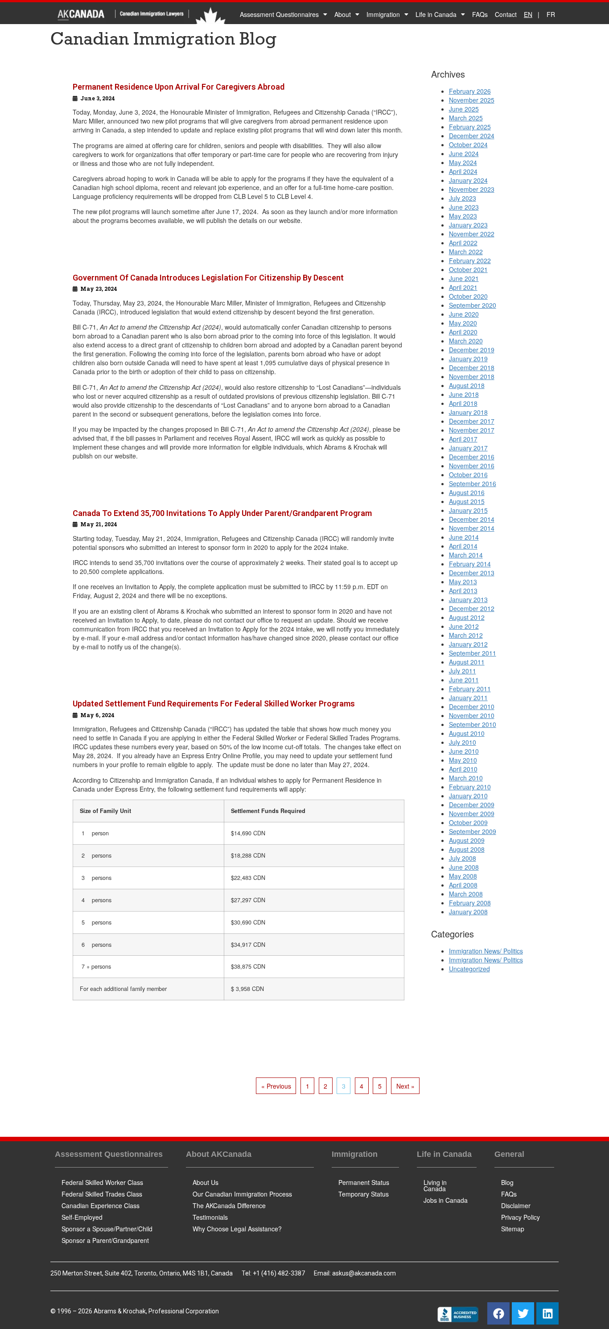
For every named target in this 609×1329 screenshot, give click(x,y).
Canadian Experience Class (101, 1205)
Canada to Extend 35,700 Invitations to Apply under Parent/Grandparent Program (222, 513)
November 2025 (471, 99)
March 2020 (466, 340)
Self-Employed (82, 1217)
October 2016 (468, 474)
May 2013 (463, 581)
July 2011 (462, 670)
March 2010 (466, 777)
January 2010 (468, 795)
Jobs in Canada (446, 1200)
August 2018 (467, 385)
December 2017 (471, 421)
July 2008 (462, 858)
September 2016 (472, 483)
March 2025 (466, 117)
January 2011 (468, 697)
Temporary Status (363, 1193)
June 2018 (464, 394)
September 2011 (472, 652)
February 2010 (470, 786)
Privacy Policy (520, 1217)
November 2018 (471, 376)
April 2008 (463, 884)
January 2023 (468, 224)
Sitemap (512, 1228)
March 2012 (466, 635)
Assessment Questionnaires (279, 14)
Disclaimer (516, 1205)
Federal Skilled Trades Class (102, 1193)
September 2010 (472, 724)
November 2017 (471, 429)
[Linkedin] (547, 1313)
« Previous (276, 1085)
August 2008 (467, 849)
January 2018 (468, 412)
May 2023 (463, 215)
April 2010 (463, 768)
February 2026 (470, 91)
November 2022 (471, 233)
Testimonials (210, 1217)
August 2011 (467, 661)
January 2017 (468, 447)
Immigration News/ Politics (486, 950)
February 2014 (470, 563)
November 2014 (471, 528)
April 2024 (463, 171)
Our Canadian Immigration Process (242, 1193)
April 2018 (463, 403)
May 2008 (463, 875)
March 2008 (466, 893)
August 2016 (467, 492)
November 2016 (471, 465)
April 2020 (463, 331)
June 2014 (464, 536)
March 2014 (466, 554)
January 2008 (468, 911)
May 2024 (463, 162)
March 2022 (466, 251)
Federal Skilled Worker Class (102, 1182)
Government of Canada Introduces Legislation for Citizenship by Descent (208, 277)
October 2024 (468, 144)
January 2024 (468, 180)
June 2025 (464, 108)
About (342, 14)
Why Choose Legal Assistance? (237, 1228)
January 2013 (468, 599)
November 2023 (471, 189)
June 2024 (464, 153)
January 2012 (468, 644)
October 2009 (468, 822)
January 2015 (468, 510)
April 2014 (463, 545)
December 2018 (471, 367)
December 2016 (471, 456)
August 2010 (467, 733)
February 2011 (470, 688)
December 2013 (471, 572)
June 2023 (464, 206)
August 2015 (467, 501)
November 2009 (471, 813)
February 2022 (470, 260)
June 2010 (464, 751)
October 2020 (468, 296)
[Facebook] (498, 1313)
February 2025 (470, 126)
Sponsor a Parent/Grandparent (105, 1240)
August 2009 (467, 840)
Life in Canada (436, 14)
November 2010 (471, 715)
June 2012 (464, 626)
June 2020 (464, 314)
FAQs (480, 14)
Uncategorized (469, 968)
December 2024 (471, 135)
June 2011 (464, 679)
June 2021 (464, 278)
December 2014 (471, 519)
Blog (507, 1182)
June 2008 (464, 867)
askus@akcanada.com (364, 1273)
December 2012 (471, 608)
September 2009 (472, 831)
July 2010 (462, 742)
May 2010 (463, 759)
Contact (506, 14)
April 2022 (463, 242)
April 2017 (463, 438)
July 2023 (462, 198)
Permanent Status (363, 1182)
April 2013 (463, 590)
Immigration (383, 14)
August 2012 (467, 617)
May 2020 (463, 322)
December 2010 (471, 706)
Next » (405, 1085)
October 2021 (468, 269)
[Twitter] (523, 1313)
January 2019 (468, 358)
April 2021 (463, 287)
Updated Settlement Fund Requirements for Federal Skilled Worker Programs (214, 703)
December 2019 (471, 349)
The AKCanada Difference (229, 1205)
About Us (205, 1182)
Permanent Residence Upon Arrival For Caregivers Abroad (178, 86)
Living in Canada (435, 1185)
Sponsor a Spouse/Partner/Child (107, 1228)
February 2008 (470, 902)
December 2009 (471, 804)
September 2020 (472, 305)
